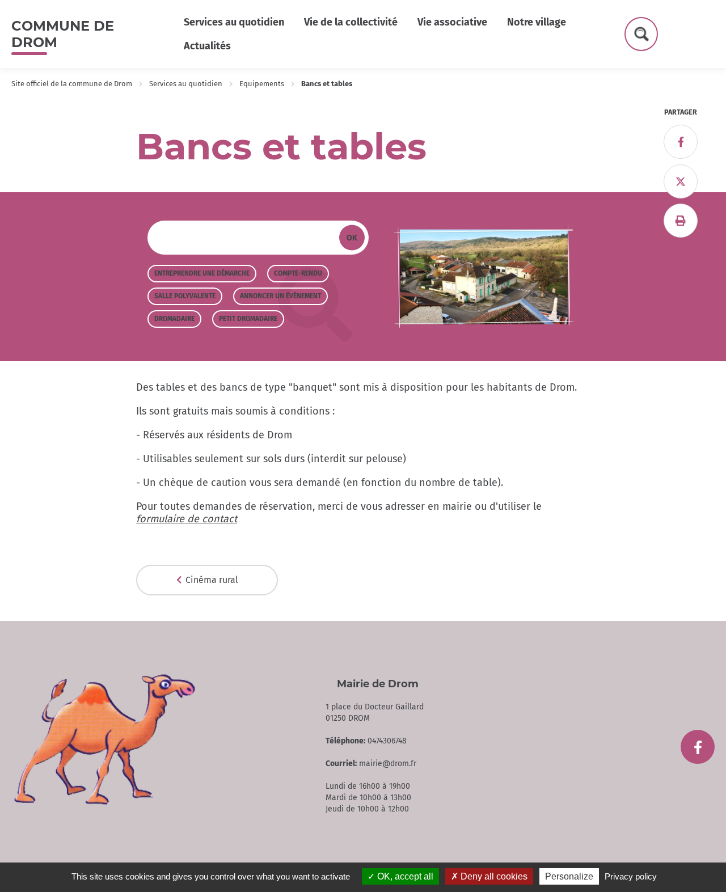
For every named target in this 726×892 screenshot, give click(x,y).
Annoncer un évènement (280, 296)
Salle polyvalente (185, 296)
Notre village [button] (536, 22)
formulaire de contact (186, 519)
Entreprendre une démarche (202, 273)
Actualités (207, 46)
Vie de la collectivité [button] (351, 22)
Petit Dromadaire (248, 319)
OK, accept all (404, 876)
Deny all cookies (492, 876)
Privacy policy (631, 876)
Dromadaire (174, 319)
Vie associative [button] (452, 22)
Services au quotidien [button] (234, 22)
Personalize (569, 876)
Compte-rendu (298, 273)
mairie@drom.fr (387, 763)
